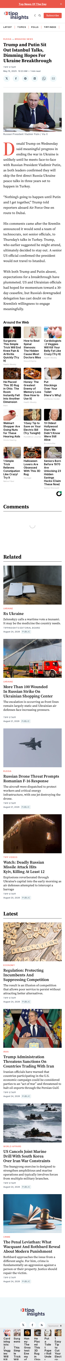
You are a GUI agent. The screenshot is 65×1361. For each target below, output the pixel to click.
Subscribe (52, 15)
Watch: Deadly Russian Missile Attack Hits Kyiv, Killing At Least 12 (23, 866)
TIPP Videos (10, 857)
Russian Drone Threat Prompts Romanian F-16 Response (31, 778)
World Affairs (12, 1146)
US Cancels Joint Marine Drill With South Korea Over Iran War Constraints (26, 1156)
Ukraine (8, 608)
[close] (61, 4)
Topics (21, 27)
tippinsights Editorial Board (21, 628)
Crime (6, 1237)
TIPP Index (50, 27)
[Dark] (35, 15)
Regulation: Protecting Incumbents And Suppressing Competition (26, 974)
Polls (34, 27)
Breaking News (24, 39)
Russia (7, 39)
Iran (6, 1051)
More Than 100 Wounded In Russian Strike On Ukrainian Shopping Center (28, 691)
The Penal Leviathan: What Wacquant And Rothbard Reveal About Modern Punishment (31, 1246)
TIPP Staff (9, 67)
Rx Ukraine (13, 613)
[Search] (39, 15)
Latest (7, 27)
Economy (9, 965)
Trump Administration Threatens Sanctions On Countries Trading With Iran (28, 1061)
